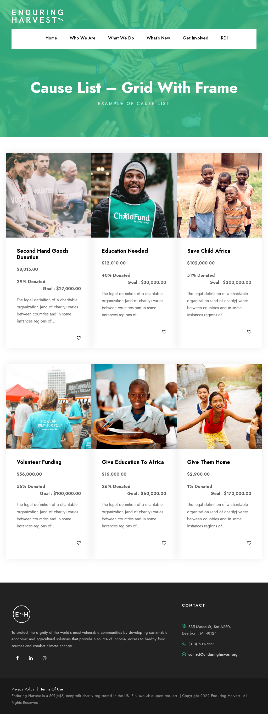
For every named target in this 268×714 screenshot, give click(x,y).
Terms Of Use (52, 689)
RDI (224, 38)
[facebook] (17, 658)
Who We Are (83, 38)
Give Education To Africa (133, 462)
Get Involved (195, 38)
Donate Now (37, 338)
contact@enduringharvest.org (213, 654)
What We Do (121, 38)
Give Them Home (208, 462)
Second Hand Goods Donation (43, 254)
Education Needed (125, 251)
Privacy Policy (23, 689)
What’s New (158, 38)
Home (51, 38)
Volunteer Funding (39, 462)
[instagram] (45, 658)
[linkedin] (31, 658)
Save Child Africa (208, 251)
